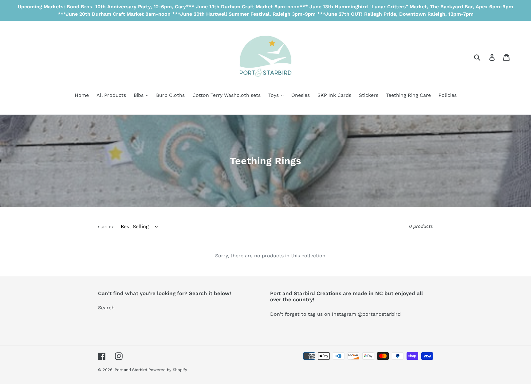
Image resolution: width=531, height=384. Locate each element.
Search (106, 308)
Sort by (106, 227)
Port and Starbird (131, 369)
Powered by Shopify (167, 369)
